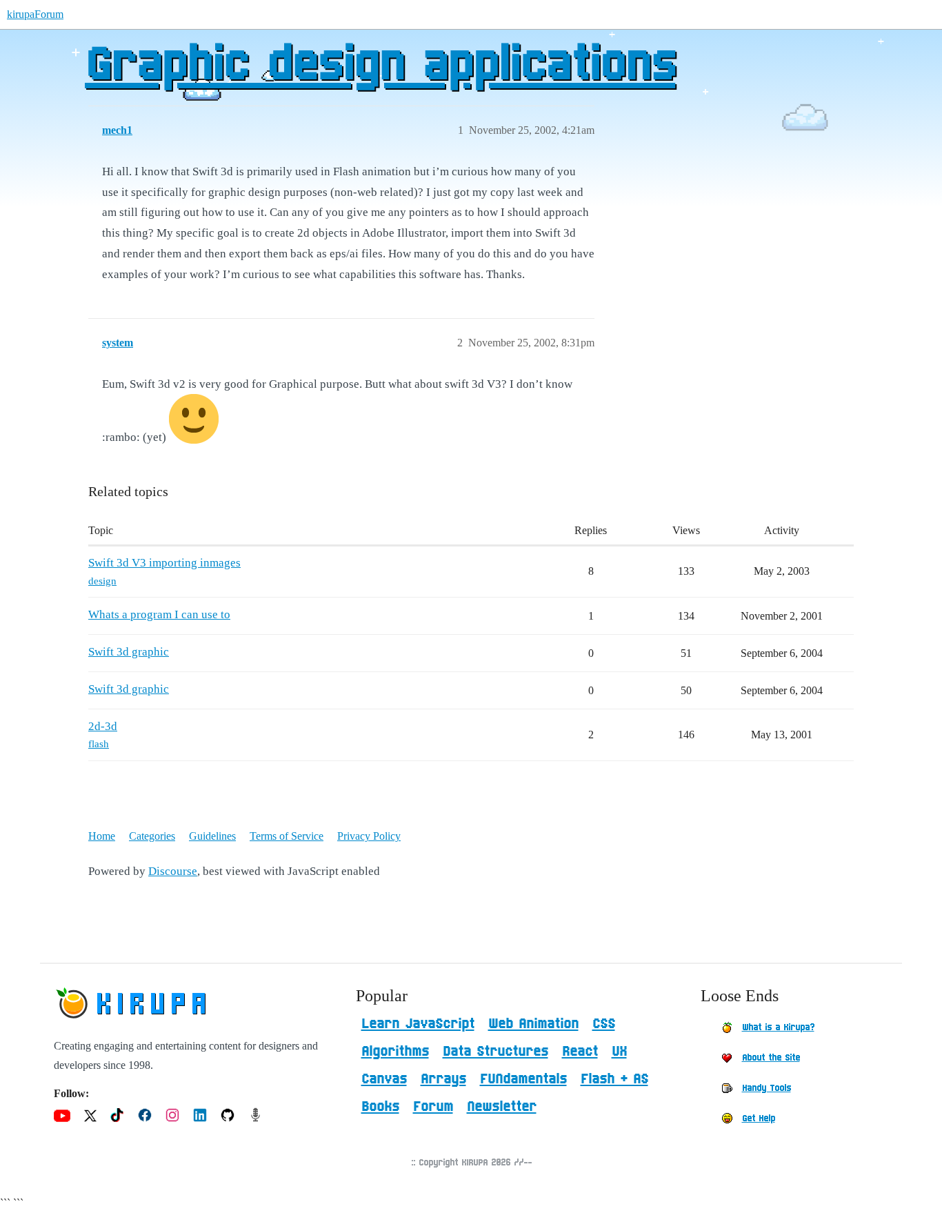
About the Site (771, 1057)
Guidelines (212, 836)
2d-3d (102, 726)
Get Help (758, 1118)
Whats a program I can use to (159, 614)
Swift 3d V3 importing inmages (164, 562)
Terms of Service (286, 836)
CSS (603, 1024)
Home (101, 836)
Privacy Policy (369, 836)
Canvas (384, 1079)
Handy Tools (766, 1088)
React (580, 1051)
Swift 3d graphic (128, 651)
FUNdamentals (523, 1079)
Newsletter (502, 1107)
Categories (152, 836)
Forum (433, 1107)
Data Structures (495, 1051)
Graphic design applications (380, 65)
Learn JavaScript (417, 1024)
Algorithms (395, 1051)
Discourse (172, 871)
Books (380, 1107)
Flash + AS (614, 1079)
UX (619, 1051)
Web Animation (533, 1024)
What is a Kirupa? (778, 1027)
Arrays (443, 1079)
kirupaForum (35, 14)
